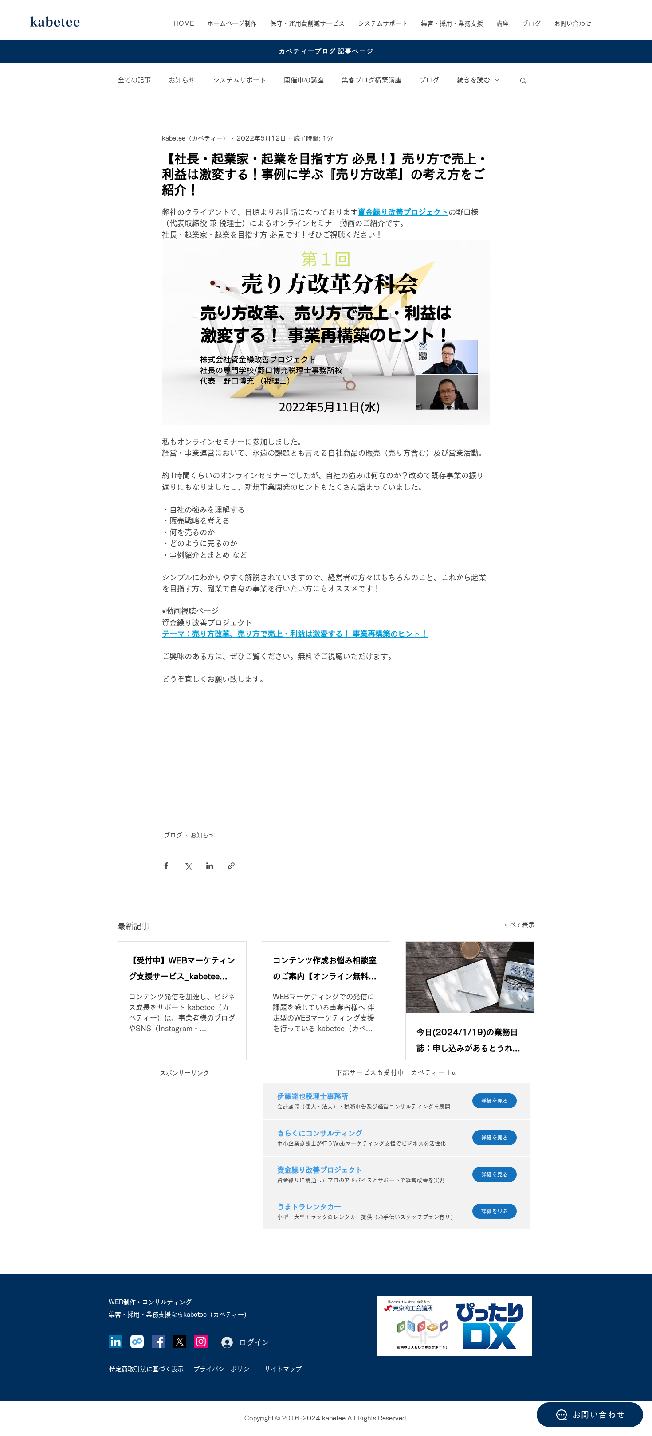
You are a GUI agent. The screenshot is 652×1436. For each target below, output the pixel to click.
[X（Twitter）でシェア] (188, 865)
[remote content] (326, 752)
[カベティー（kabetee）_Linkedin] (115, 1341)
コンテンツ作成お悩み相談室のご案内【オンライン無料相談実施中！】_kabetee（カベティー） (325, 970)
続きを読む (473, 80)
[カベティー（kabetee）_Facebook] (158, 1341)
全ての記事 (134, 80)
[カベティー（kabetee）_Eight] (137, 1341)
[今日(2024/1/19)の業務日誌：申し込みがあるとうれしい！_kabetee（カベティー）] (470, 977)
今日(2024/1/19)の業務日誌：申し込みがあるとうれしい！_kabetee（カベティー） (468, 1042)
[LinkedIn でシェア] (209, 865)
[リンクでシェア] (231, 865)
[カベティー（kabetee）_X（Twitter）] (179, 1341)
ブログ (429, 80)
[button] (452, 23)
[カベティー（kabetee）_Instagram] (201, 1341)
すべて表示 (518, 925)
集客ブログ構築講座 (371, 80)
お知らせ (182, 80)
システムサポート (239, 80)
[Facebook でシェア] (166, 865)
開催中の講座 (304, 80)
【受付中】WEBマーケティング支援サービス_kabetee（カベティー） (182, 970)
